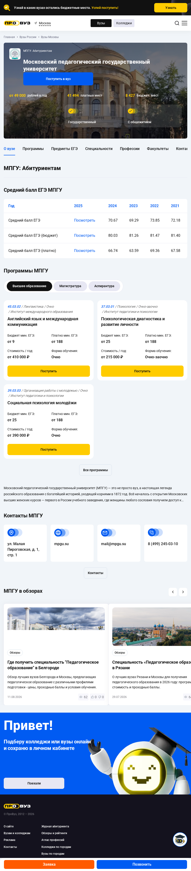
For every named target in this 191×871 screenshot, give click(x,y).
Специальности (99, 148)
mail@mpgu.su (109, 527)
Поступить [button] (49, 371)
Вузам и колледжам (17, 833)
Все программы (95, 470)
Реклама (9, 840)
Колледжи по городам (56, 847)
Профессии (130, 148)
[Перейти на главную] (17, 23)
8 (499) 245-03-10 (159, 527)
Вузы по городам (52, 853)
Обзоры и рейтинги (54, 833)
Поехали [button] (34, 783)
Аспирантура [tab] (104, 286)
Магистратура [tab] (70, 286)
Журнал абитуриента (55, 826)
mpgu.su (58, 527)
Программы (33, 148)
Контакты (95, 573)
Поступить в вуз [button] (58, 79)
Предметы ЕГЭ (64, 148)
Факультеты (158, 148)
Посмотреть (84, 220)
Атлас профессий (52, 840)
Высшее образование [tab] (29, 286)
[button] (173, 592)
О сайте (9, 826)
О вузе (9, 148)
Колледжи (124, 23)
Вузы (101, 23)
